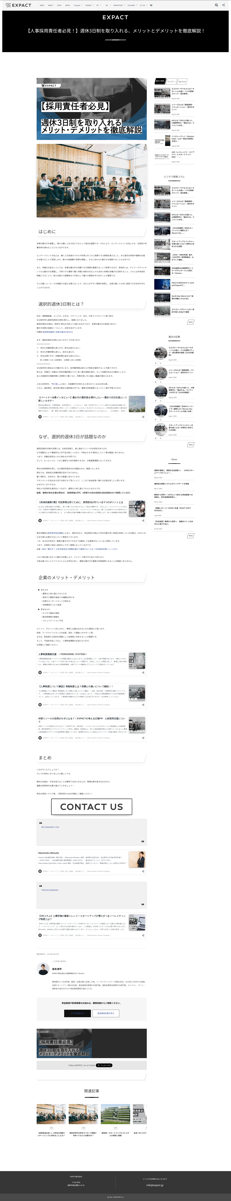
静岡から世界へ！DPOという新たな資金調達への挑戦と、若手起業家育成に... (173, 495)
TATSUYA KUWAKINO (49, 890)
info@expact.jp (155, 1185)
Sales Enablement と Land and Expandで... (183, 283)
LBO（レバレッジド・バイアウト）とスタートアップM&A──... (183, 154)
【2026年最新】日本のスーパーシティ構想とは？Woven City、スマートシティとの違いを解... (181, 408)
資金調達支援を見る (105, 1013)
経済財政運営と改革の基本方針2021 (58, 332)
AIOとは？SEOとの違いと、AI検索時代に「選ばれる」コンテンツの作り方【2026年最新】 (181, 390)
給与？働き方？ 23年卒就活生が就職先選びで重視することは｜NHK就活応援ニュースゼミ (80, 549)
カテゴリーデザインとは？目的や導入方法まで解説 (183, 310)
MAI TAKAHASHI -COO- (50, 827)
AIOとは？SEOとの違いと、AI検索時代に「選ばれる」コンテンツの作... (183, 122)
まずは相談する (77, 1013)
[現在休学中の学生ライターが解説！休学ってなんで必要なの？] (83, 1114)
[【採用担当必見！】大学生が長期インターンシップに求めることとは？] (51, 1114)
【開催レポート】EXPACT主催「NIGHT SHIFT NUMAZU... (172, 509)
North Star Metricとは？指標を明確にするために (182, 297)
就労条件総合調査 (55, 533)
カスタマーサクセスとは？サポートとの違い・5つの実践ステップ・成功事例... (183, 91)
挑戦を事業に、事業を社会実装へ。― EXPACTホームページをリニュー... (174, 471)
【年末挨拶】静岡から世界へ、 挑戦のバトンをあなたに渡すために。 (173, 522)
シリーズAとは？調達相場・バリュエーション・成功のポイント (183, 107)
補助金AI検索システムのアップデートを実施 (171, 483)
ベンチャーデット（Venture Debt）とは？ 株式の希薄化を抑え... (183, 138)
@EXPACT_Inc (80, 1065)
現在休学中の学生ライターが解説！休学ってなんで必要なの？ (83, 1134)
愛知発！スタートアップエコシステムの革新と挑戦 (115, 1134)
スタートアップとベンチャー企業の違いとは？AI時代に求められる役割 (183, 243)
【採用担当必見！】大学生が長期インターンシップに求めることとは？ (51, 1134)
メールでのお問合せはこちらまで (155, 1179)
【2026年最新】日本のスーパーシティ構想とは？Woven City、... (182, 230)
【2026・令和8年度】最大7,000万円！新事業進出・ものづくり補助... (183, 257)
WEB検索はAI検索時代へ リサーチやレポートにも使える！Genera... (182, 270)
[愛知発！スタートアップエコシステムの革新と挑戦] (115, 1114)
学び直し (55, 384)
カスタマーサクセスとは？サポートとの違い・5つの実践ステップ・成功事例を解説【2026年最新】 (181, 351)
